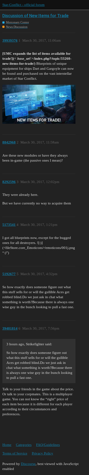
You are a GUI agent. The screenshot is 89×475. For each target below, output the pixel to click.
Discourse (28, 464)
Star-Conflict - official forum (23, 5)
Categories (24, 445)
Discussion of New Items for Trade (35, 15)
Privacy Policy (42, 453)
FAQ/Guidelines (48, 445)
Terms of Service (14, 453)
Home (6, 445)
